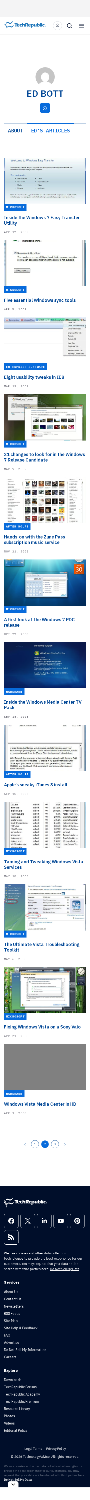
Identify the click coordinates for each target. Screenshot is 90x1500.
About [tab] (15, 130)
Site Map (11, 1321)
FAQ (7, 1335)
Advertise (11, 1342)
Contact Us (13, 1299)
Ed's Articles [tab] (50, 130)
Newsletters (14, 1306)
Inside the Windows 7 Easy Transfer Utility (42, 220)
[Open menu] (81, 25)
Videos (9, 1423)
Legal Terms (33, 1449)
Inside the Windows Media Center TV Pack (43, 704)
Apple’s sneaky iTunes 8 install (35, 785)
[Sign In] (57, 25)
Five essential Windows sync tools (40, 300)
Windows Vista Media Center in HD (40, 1104)
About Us (11, 1292)
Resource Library (17, 1409)
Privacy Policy (56, 1449)
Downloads (13, 1380)
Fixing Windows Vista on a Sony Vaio (42, 1027)
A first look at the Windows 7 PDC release (39, 622)
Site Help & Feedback (21, 1328)
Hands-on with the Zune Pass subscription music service (34, 539)
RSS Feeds (12, 1313)
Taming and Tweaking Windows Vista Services (43, 864)
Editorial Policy (15, 1430)
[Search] (69, 25)
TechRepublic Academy (22, 1394)
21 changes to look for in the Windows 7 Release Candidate (44, 457)
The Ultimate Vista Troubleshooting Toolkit (42, 947)
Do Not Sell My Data (64, 1269)
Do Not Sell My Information (25, 1350)
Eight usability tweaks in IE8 (34, 377)
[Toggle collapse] (13, 1484)
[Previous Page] (25, 1144)
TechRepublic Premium (21, 1401)
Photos (9, 1416)
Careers (10, 1357)
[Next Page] (65, 1144)
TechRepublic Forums (20, 1387)
